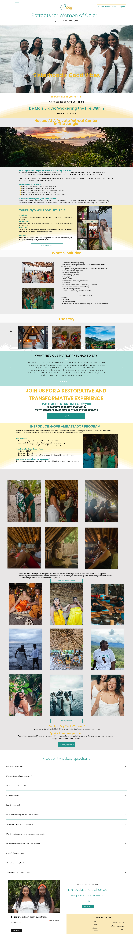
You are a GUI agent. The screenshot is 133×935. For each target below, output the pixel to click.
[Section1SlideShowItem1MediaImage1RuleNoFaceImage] (64, 381)
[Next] (122, 368)
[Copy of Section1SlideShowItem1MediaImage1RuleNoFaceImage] (62, 381)
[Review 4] (66, 381)
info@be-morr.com (117, 926)
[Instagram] (11, 331)
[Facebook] (11, 327)
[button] (17, 4)
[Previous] (10, 368)
